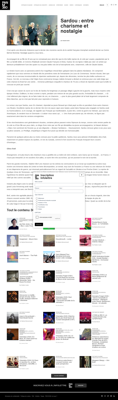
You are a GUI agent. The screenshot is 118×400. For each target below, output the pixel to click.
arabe (21, 334)
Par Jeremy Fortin (96, 281)
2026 (99, 219)
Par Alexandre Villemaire (98, 306)
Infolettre (37, 396)
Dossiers (86, 5)
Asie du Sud (95, 271)
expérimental (32, 219)
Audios (66, 5)
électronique (23, 219)
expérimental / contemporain (28, 220)
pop (97, 219)
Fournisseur (41, 207)
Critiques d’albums (26, 5)
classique (95, 237)
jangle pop (26, 236)
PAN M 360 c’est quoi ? (51, 396)
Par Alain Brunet (23, 229)
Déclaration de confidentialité (12, 396)
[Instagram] (113, 5)
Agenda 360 (52, 5)
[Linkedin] (114, 396)
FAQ (33, 396)
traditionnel (96, 334)
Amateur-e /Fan (42, 202)
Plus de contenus (59, 375)
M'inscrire (80, 385)
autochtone (59, 357)
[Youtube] (115, 5)
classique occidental (99, 236)
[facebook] (111, 5)
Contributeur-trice (43, 204)
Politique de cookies (26, 396)
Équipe (42, 396)
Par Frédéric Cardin (96, 245)
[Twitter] (108, 396)
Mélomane (41, 198)
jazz (20, 252)
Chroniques (78, 5)
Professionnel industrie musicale (47, 200)
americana (59, 236)
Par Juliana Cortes (60, 367)
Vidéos (71, 5)
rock (20, 221)
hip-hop (72, 357)
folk (64, 236)
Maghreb (58, 292)
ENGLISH (102, 5)
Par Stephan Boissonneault (98, 227)
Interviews (59, 5)
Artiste (40, 209)
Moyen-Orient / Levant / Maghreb (63, 294)
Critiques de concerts (40, 5)
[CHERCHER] (107, 5)
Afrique (67, 313)
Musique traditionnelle (99, 333)
